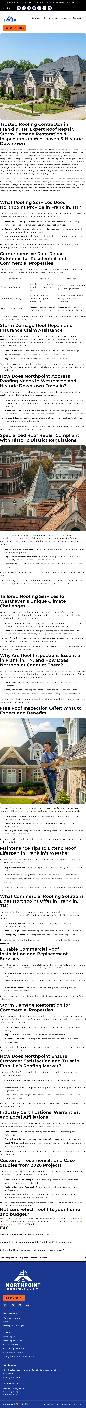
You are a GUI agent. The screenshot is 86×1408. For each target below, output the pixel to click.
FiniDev (26, 1404)
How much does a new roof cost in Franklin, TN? (24, 1234)
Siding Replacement (13, 1353)
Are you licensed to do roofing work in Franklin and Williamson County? (37, 1242)
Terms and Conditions (72, 1404)
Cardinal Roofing (11, 1318)
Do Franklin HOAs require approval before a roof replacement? (32, 1250)
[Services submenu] (41, 18)
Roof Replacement (12, 1341)
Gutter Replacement (13, 1349)
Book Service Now (15, 28)
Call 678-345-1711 (14, 1298)
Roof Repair (9, 1337)
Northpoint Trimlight (13, 1325)
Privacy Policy (51, 1404)
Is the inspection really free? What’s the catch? (24, 1258)
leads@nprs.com (11, 1377)
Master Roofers (10, 1322)
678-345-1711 (12, 2)
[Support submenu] (82, 18)
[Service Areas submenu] (59, 18)
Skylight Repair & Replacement (19, 1356)
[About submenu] (69, 18)
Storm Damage (10, 1345)
